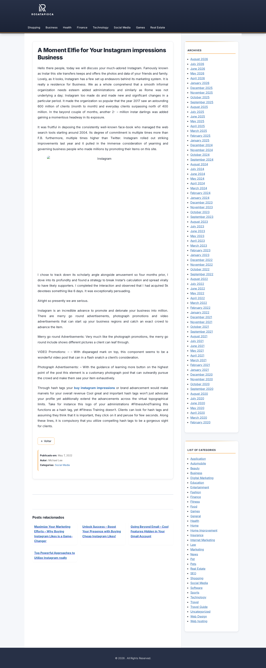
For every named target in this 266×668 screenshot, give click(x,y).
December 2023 (201, 202)
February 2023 (200, 250)
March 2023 (198, 245)
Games (140, 27)
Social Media (122, 27)
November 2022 (201, 264)
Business (52, 27)
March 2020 (198, 417)
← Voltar (46, 441)
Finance (82, 27)
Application (198, 458)
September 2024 (201, 159)
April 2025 (197, 126)
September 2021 (201, 331)
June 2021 (197, 346)
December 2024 (201, 145)
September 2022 (201, 274)
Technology (100, 27)
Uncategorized (200, 611)
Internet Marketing (202, 540)
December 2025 (201, 88)
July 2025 (197, 112)
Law (193, 544)
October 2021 (199, 326)
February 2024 (200, 193)
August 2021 (198, 336)
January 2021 (199, 370)
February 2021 (200, 365)
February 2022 (200, 307)
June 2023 (197, 231)
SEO (193, 573)
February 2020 (200, 422)
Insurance (196, 535)
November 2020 (201, 379)
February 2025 (200, 135)
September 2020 (201, 389)
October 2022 (200, 269)
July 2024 (197, 169)
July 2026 (197, 64)
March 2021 (198, 360)
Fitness (195, 501)
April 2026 (197, 78)
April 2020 (197, 412)
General (195, 516)
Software (196, 588)
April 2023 (197, 240)
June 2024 (197, 174)
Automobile (198, 463)
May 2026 (197, 73)
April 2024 (197, 183)
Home (194, 525)
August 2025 (199, 107)
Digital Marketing (202, 478)
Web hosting (198, 621)
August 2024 (199, 164)
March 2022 (198, 303)
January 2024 (199, 198)
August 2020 (199, 393)
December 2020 (201, 374)
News (194, 554)
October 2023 (200, 212)
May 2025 (197, 121)
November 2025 (201, 92)
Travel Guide (199, 607)
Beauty (195, 468)
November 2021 (201, 322)
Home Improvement (203, 530)
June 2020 (197, 403)
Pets (193, 564)
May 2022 (197, 293)
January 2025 (199, 140)
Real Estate (157, 27)
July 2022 (197, 284)
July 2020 (197, 398)
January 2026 (199, 83)
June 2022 (197, 288)
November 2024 (201, 150)
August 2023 (199, 221)
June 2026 (197, 68)
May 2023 (197, 236)
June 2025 (197, 116)
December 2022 (201, 260)
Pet (192, 559)
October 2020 (200, 384)
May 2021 (197, 350)
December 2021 (201, 317)
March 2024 (198, 188)
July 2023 (197, 226)
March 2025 (198, 131)
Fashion (195, 492)
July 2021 (197, 341)
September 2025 (201, 102)
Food (193, 506)
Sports (194, 592)
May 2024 (197, 178)
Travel (194, 602)
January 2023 (199, 255)
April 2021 (197, 355)
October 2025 (200, 97)
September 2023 (201, 217)
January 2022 (199, 312)
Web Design (198, 616)
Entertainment (199, 487)
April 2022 (197, 298)
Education (197, 482)
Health (67, 27)
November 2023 (201, 207)
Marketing (197, 549)
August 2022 (199, 279)
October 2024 (200, 154)
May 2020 (197, 408)
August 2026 (199, 59)
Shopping (34, 27)
